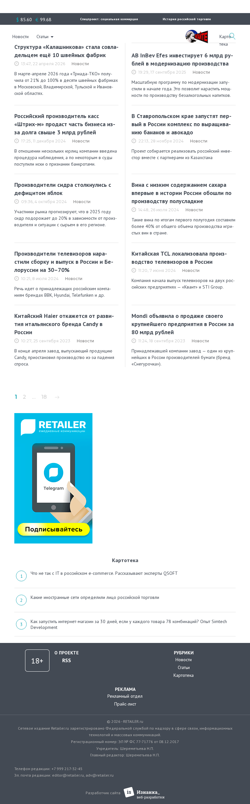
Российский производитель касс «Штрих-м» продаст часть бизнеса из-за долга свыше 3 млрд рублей (64, 124)
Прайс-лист (125, 704)
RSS (66, 660)
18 (44, 397)
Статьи (42, 36)
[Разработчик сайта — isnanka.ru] (144, 793)
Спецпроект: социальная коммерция (109, 19)
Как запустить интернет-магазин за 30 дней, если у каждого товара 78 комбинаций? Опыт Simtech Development (129, 624)
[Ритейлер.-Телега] (53, 415)
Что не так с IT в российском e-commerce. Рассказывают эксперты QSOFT (104, 573)
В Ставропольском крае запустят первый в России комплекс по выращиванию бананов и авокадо (181, 124)
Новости (20, 36)
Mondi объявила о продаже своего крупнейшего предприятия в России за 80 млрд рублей (183, 324)
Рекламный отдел (125, 696)
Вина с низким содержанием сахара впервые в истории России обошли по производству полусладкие (181, 193)
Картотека (184, 675)
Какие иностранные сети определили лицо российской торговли (95, 597)
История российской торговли (187, 19)
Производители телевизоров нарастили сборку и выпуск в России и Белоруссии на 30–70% (63, 262)
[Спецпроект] (196, 33)
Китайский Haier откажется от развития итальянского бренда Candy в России (64, 324)
